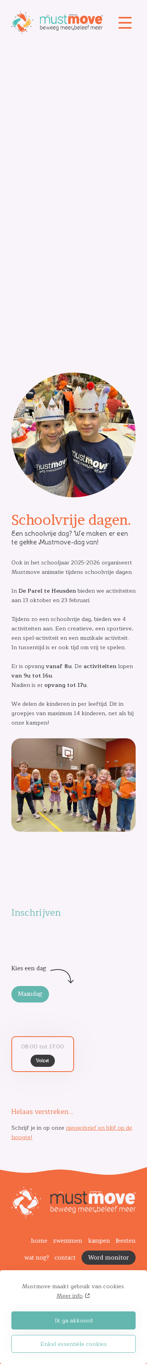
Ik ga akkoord (74, 1320)
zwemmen (67, 1240)
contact (65, 1257)
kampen (99, 1240)
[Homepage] (63, 22)
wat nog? (36, 1257)
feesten (126, 1240)
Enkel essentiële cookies (73, 1344)
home (39, 1240)
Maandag (30, 993)
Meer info (69, 1295)
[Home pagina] (73, 1215)
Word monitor (108, 1257)
